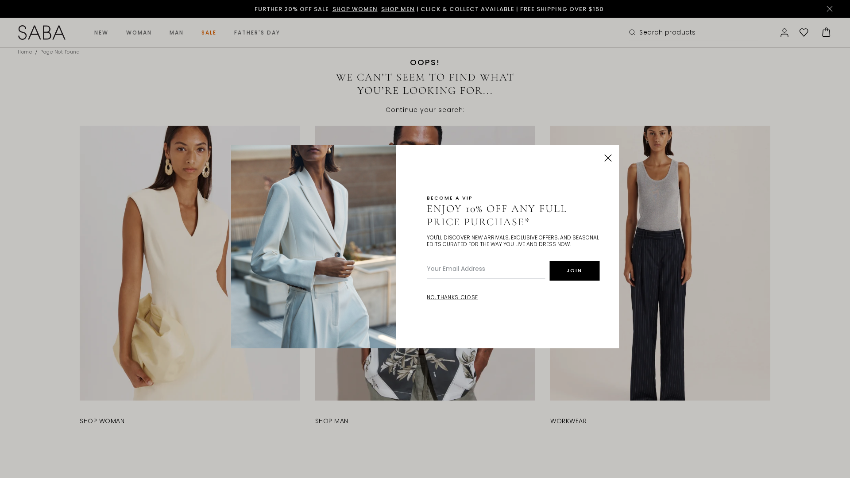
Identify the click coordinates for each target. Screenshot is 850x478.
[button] (608, 158)
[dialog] (425, 239)
